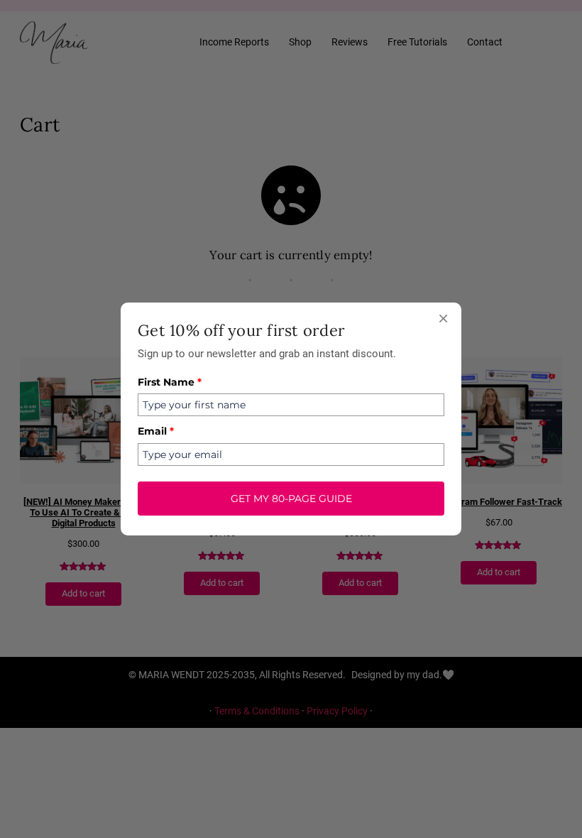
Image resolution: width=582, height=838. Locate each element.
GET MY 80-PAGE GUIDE (291, 498)
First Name (170, 382)
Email (156, 431)
